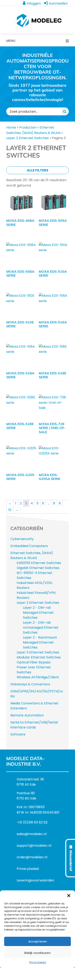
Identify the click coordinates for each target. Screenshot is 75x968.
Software (17, 734)
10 (9, 510)
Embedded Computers (29, 546)
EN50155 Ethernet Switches (39, 563)
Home (11, 127)
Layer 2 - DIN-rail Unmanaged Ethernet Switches (41, 627)
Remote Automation (27, 715)
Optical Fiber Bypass (33, 662)
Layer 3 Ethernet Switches (38, 652)
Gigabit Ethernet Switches (38, 567)
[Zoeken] (65, 111)
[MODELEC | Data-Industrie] (37, 15)
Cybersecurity (22, 538)
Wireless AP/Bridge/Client (38, 677)
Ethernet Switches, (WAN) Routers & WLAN (31, 555)
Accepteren (37, 941)
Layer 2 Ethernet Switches (27, 138)
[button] (69, 895)
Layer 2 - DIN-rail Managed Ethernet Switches (38, 612)
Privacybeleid (37, 962)
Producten (27, 127)
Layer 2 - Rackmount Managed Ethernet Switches (40, 642)
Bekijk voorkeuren (37, 953)
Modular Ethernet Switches (39, 657)
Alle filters (37, 170)
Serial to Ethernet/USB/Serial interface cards (34, 725)
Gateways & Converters (30, 684)
